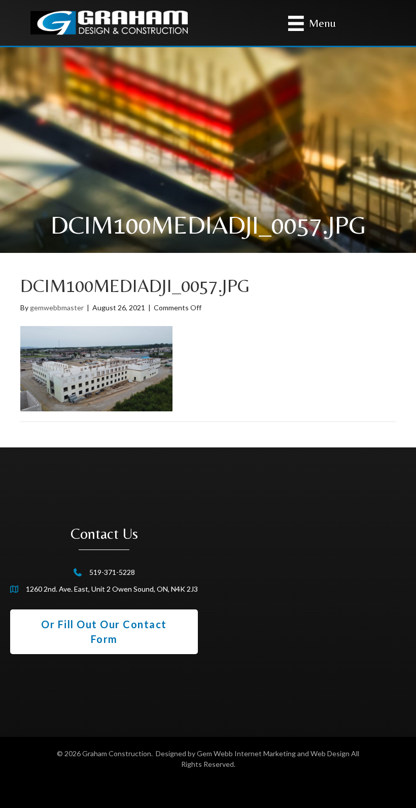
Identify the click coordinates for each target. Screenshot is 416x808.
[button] (104, 631)
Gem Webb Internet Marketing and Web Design (273, 753)
